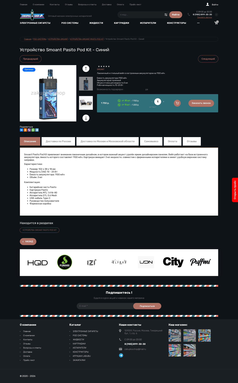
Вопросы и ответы (87, 4)
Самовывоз (151, 141)
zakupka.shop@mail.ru (135, 349)
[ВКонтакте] (21, 130)
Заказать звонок (204, 17)
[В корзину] (177, 103)
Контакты (55, 4)
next (86, 118)
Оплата (120, 4)
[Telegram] (37, 130)
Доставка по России (58, 141)
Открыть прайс (234, 190)
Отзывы (69, 4)
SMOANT (101, 69)
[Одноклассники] (25, 130)
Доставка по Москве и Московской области (108, 141)
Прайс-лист (135, 4)
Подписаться (147, 306)
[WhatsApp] (33, 130)
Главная (23, 4)
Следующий (208, 59)
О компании (38, 4)
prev (86, 68)
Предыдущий (30, 59)
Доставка (106, 4)
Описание (30, 141)
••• (198, 23)
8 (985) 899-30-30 (202, 14)
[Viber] (29, 130)
